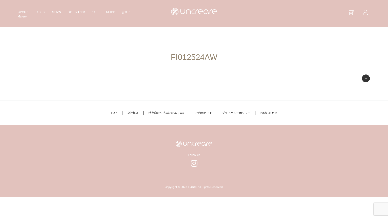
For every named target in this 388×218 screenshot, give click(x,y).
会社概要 (133, 112)
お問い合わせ (268, 112)
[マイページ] (365, 12)
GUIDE (110, 12)
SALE (95, 12)
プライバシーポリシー (236, 112)
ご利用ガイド (203, 112)
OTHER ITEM (76, 12)
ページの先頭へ (366, 78)
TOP (114, 112)
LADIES (40, 12)
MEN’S (56, 12)
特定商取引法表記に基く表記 (167, 112)
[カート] (351, 12)
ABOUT (23, 12)
